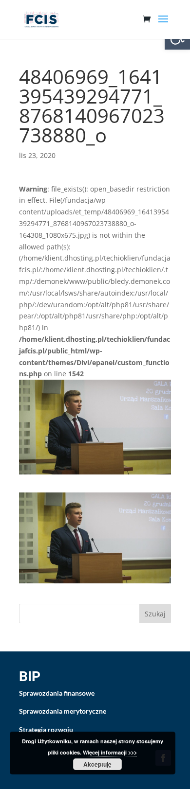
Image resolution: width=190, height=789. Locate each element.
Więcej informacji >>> (110, 752)
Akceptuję (97, 764)
